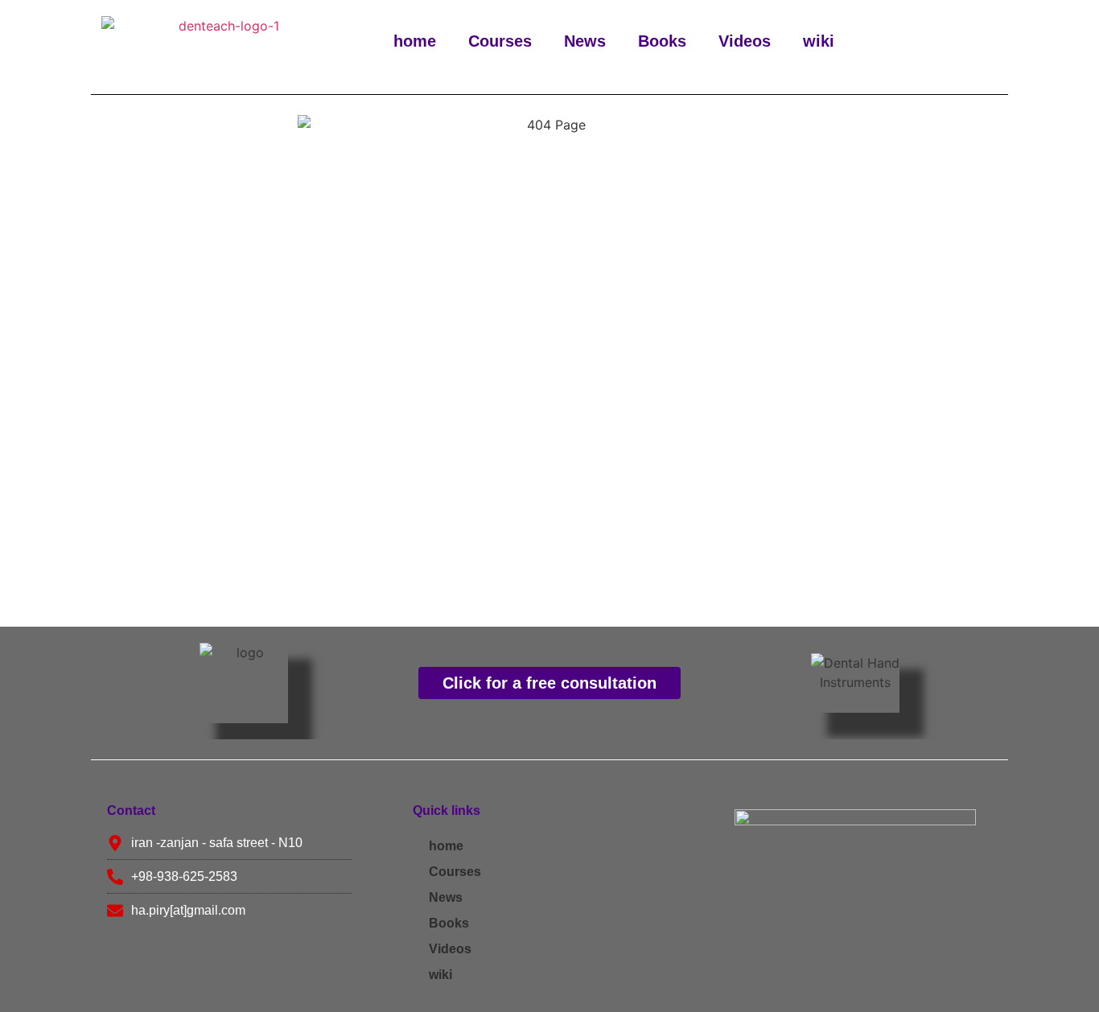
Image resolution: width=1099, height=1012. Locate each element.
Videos (744, 41)
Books (662, 41)
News (585, 41)
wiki (818, 41)
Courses (500, 41)
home (414, 41)
